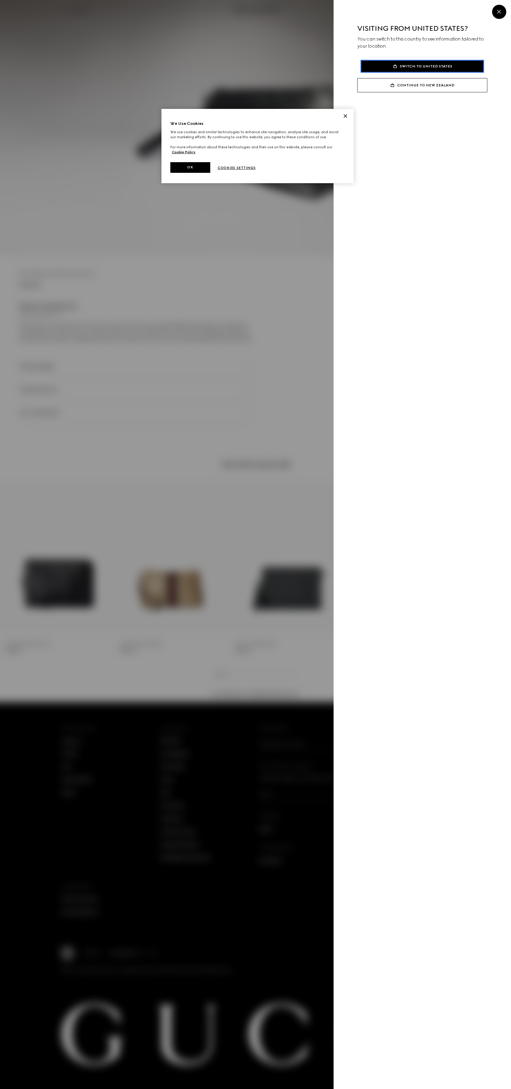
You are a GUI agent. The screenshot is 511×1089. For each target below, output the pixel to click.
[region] (257, 146)
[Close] (499, 12)
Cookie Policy (183, 152)
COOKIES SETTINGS (237, 168)
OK (190, 167)
